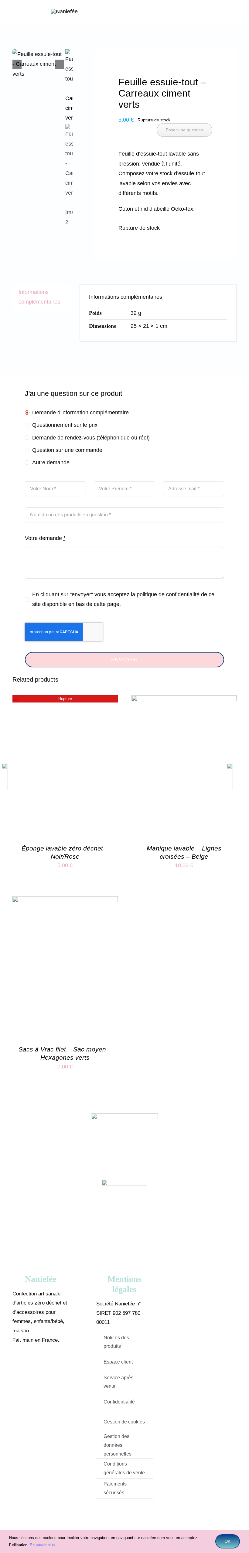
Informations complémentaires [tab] (39, 297)
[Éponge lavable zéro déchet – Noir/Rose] (65, 700)
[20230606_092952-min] (38, 64)
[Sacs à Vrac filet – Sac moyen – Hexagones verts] (65, 901)
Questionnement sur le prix (64, 425)
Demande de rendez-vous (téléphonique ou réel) (91, 438)
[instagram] (50, 1363)
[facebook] (32, 1363)
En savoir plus (42, 1545)
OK (227, 1541)
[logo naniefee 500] (64, 11)
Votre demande (45, 538)
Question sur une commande (67, 450)
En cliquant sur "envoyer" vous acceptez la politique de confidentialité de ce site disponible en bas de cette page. (123, 599)
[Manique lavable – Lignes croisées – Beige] (184, 700)
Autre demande (51, 462)
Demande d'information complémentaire (80, 413)
